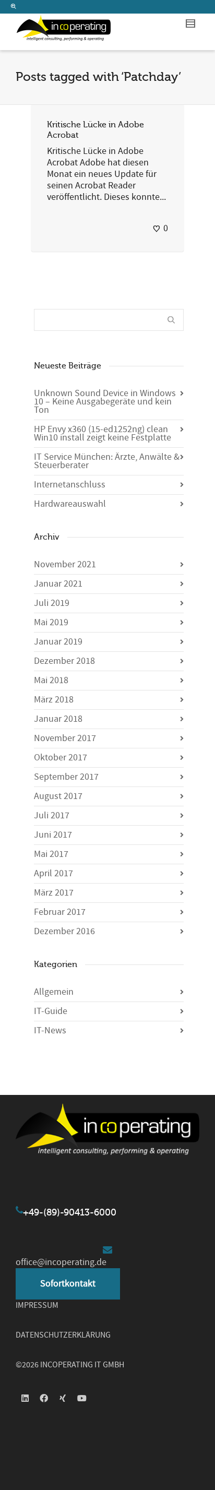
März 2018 (54, 700)
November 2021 (65, 564)
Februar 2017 (60, 912)
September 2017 (66, 777)
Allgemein (54, 992)
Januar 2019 (58, 642)
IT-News (50, 1030)
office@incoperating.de (61, 1262)
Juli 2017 (51, 815)
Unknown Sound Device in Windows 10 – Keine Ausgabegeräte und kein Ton (105, 401)
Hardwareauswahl (70, 504)
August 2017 (58, 796)
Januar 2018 (58, 719)
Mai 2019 (51, 622)
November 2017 (65, 738)
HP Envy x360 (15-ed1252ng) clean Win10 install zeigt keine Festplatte (102, 433)
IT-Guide (50, 1011)
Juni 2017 (53, 835)
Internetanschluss (69, 485)
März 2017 (54, 893)
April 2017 (53, 873)
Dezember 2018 (64, 661)
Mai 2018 (51, 680)
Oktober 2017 (60, 758)
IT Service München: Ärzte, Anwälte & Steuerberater (107, 461)
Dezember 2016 (64, 931)
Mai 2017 (51, 854)
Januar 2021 (58, 584)
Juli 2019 (51, 603)
